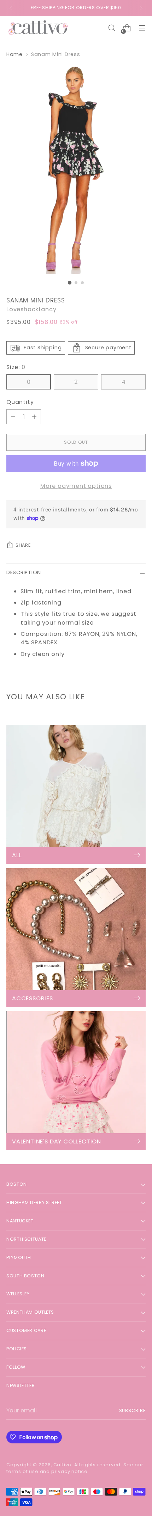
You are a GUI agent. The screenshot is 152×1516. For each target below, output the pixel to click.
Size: (15, 367)
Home (14, 54)
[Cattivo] (38, 28)
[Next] (141, 8)
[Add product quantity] (34, 417)
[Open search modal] (111, 28)
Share (23, 545)
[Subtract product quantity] (13, 417)
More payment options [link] (76, 486)
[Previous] (10, 8)
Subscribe (132, 1410)
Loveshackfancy (31, 309)
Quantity (20, 402)
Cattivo (62, 1465)
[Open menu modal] (142, 28)
